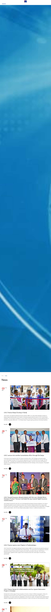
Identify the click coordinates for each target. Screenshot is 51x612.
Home (2, 375)
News (6, 375)
